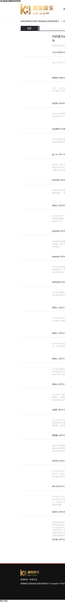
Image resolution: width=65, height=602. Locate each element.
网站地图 (4, 600)
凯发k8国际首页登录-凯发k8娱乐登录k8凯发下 (37, 9)
